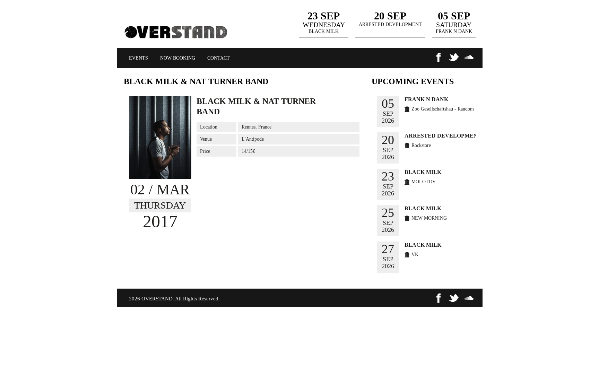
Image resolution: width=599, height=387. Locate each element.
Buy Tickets (341, 100)
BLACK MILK (423, 172)
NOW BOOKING (177, 58)
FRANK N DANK (426, 99)
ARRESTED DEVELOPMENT (443, 136)
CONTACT (218, 58)
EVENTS (138, 58)
